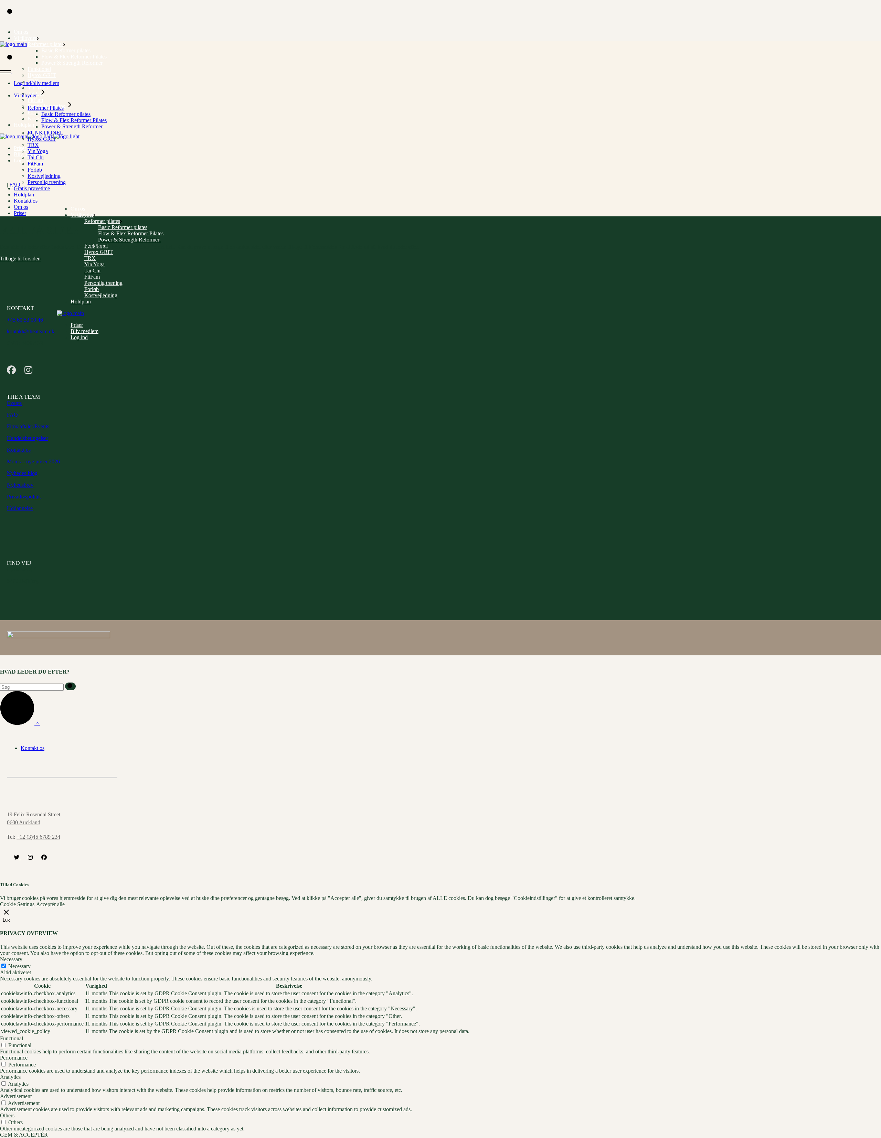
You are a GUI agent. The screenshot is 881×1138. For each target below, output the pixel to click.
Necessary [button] (11, 959)
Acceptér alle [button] (50, 904)
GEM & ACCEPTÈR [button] (24, 1135)
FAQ (14, 184)
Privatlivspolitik (24, 497)
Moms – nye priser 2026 (33, 461)
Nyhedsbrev (20, 485)
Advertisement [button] (16, 1096)
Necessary (19, 966)
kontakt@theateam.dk (30, 331)
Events (14, 403)
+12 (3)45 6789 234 (38, 837)
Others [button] (7, 1115)
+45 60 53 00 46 (25, 320)
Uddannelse (20, 508)
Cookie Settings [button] (17, 904)
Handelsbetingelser (27, 438)
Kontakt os (19, 450)
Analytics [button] (10, 1077)
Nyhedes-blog (22, 473)
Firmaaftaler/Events (28, 426)
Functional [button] (11, 1038)
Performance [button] (14, 1058)
